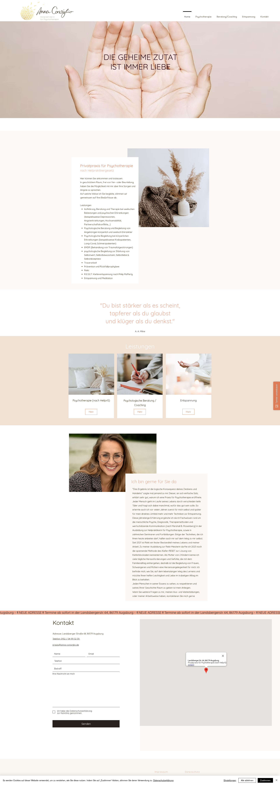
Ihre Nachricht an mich (63, 674)
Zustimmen (265, 780)
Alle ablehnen (247, 780)
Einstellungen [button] (230, 780)
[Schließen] (276, 780)
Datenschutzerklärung (163, 780)
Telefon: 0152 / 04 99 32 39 (66, 638)
